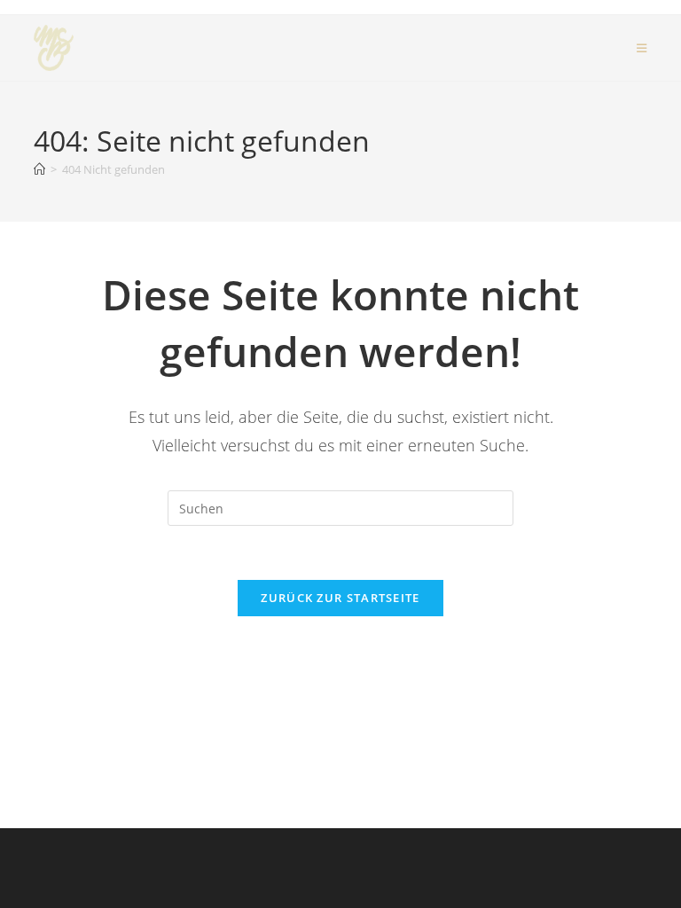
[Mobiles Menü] (642, 48)
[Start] (39, 169)
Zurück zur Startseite (340, 598)
